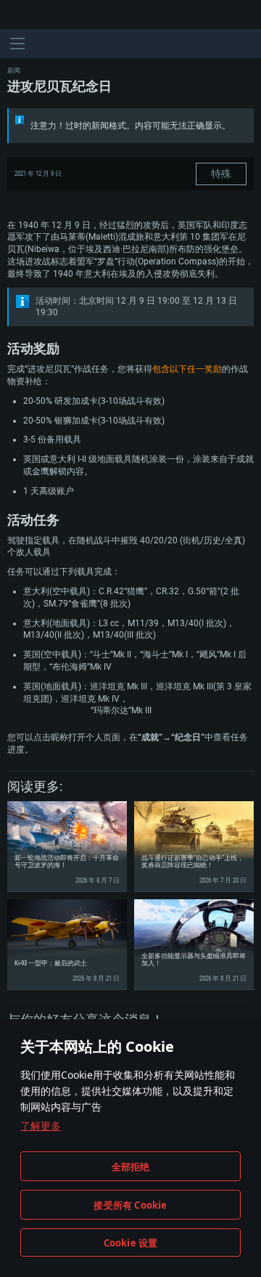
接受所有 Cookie (130, 1205)
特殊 (221, 173)
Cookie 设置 (131, 1242)
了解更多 (40, 1125)
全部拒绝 (131, 1166)
